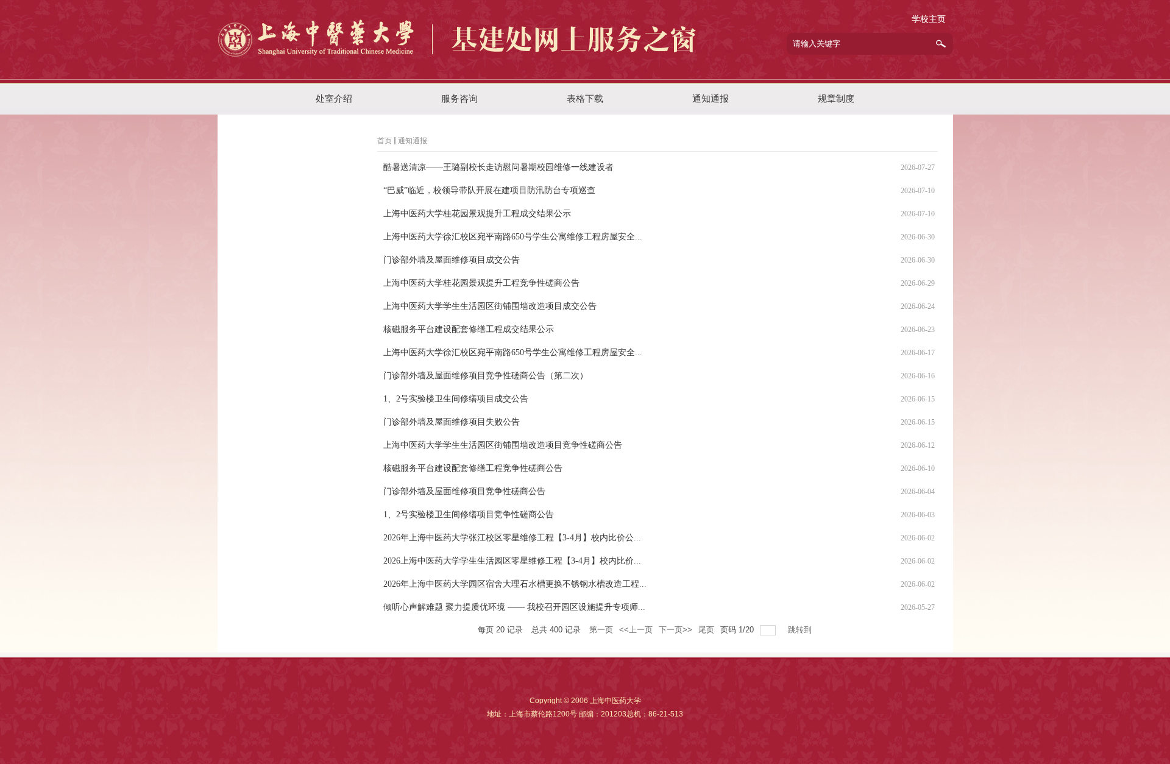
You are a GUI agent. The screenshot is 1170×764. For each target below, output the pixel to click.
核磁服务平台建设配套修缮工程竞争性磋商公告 (472, 468)
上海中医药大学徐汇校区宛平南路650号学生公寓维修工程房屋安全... (512, 236)
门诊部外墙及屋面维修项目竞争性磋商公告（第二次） (485, 375)
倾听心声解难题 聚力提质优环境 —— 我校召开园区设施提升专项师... (514, 607)
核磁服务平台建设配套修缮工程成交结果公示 (468, 329)
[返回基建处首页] (459, 71)
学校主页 (929, 19)
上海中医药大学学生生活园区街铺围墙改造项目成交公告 (490, 306)
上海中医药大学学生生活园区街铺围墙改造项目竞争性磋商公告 (502, 445)
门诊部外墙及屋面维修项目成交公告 (451, 259)
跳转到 (801, 629)
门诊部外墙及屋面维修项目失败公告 (451, 421)
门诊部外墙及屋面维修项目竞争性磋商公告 (464, 491)
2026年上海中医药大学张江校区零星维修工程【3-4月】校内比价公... (512, 537)
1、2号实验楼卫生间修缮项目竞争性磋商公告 (468, 514)
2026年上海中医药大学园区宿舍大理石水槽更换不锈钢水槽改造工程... (515, 584)
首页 (384, 140)
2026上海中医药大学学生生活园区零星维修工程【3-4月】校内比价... (512, 560)
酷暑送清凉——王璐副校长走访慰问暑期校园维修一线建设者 (498, 167)
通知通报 (412, 140)
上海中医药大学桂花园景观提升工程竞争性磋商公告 (481, 283)
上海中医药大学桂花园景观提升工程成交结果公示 (477, 213)
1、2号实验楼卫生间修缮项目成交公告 (455, 398)
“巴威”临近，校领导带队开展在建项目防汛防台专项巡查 (489, 190)
